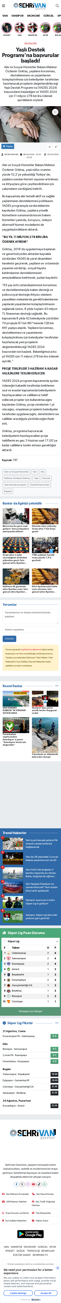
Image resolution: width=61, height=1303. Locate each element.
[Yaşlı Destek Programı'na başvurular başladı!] (30, 124)
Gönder (9, 638)
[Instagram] (27, 1184)
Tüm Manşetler (43, 1213)
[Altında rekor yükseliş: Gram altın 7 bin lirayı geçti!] (45, 516)
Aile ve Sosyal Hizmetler (16, 472)
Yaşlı (36, 478)
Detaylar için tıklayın (30, 1011)
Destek (46, 478)
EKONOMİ (33, 15)
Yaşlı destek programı (15, 485)
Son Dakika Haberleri (15, 1221)
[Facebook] (16, 1184)
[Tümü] (56, 686)
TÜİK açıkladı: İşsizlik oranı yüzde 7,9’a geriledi (43, 558)
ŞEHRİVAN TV (40, 1255)
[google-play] (30, 1234)
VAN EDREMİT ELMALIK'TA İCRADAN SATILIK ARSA (14, 710)
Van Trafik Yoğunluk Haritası (43, 1203)
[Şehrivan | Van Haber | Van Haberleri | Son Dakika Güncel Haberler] (30, 5)
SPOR (52, 1247)
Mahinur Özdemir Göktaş (17, 478)
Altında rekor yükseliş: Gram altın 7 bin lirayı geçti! (44, 529)
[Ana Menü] (3, 6)
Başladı (8, 491)
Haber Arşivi (42, 1221)
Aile (42, 472)
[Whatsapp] (44, 1184)
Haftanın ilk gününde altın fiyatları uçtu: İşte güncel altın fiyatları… (15, 589)
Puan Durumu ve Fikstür (17, 1213)
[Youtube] (33, 1184)
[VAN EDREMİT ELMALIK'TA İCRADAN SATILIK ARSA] (16, 698)
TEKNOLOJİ (33, 1251)
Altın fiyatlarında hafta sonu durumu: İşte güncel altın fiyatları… (44, 589)
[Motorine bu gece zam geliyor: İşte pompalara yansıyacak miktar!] (16, 516)
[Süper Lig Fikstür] (56, 1023)
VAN (5, 15)
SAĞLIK (20, 1251)
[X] (22, 1184)
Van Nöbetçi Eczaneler (17, 1194)
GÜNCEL (48, 15)
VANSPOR (17, 15)
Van (34, 472)
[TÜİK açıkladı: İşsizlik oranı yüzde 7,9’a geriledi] (45, 545)
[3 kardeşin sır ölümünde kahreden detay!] (45, 735)
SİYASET (10, 1251)
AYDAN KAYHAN (11, 155)
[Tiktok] (39, 1184)
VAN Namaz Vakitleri (16, 1201)
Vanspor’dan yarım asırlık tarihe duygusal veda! (44, 710)
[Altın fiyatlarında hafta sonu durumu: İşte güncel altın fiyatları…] (45, 576)
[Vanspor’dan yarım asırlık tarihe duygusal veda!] (45, 698)
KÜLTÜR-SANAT (22, 1255)
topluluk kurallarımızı (31, 649)
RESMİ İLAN (47, 1251)
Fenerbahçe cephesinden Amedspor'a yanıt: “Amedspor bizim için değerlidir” (14, 739)
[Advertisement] (30, 795)
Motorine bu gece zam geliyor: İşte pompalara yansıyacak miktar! (16, 529)
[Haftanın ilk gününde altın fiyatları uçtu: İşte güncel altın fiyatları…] (16, 576)
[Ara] (57, 6)
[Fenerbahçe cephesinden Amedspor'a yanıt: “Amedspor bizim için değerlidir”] (16, 725)
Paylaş (9, 146)
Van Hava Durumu (45, 1194)
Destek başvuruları (39, 485)
